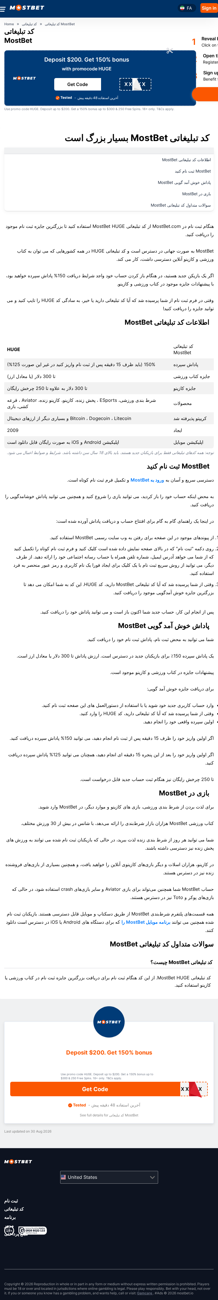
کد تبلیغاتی (14, 1209)
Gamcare (145, 1293)
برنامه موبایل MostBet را (145, 922)
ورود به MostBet (147, 480)
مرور (9, 1225)
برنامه (10, 1217)
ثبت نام (11, 1201)
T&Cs (160, 109)
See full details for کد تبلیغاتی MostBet (109, 1115)
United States (82, 1177)
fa (189, 8)
